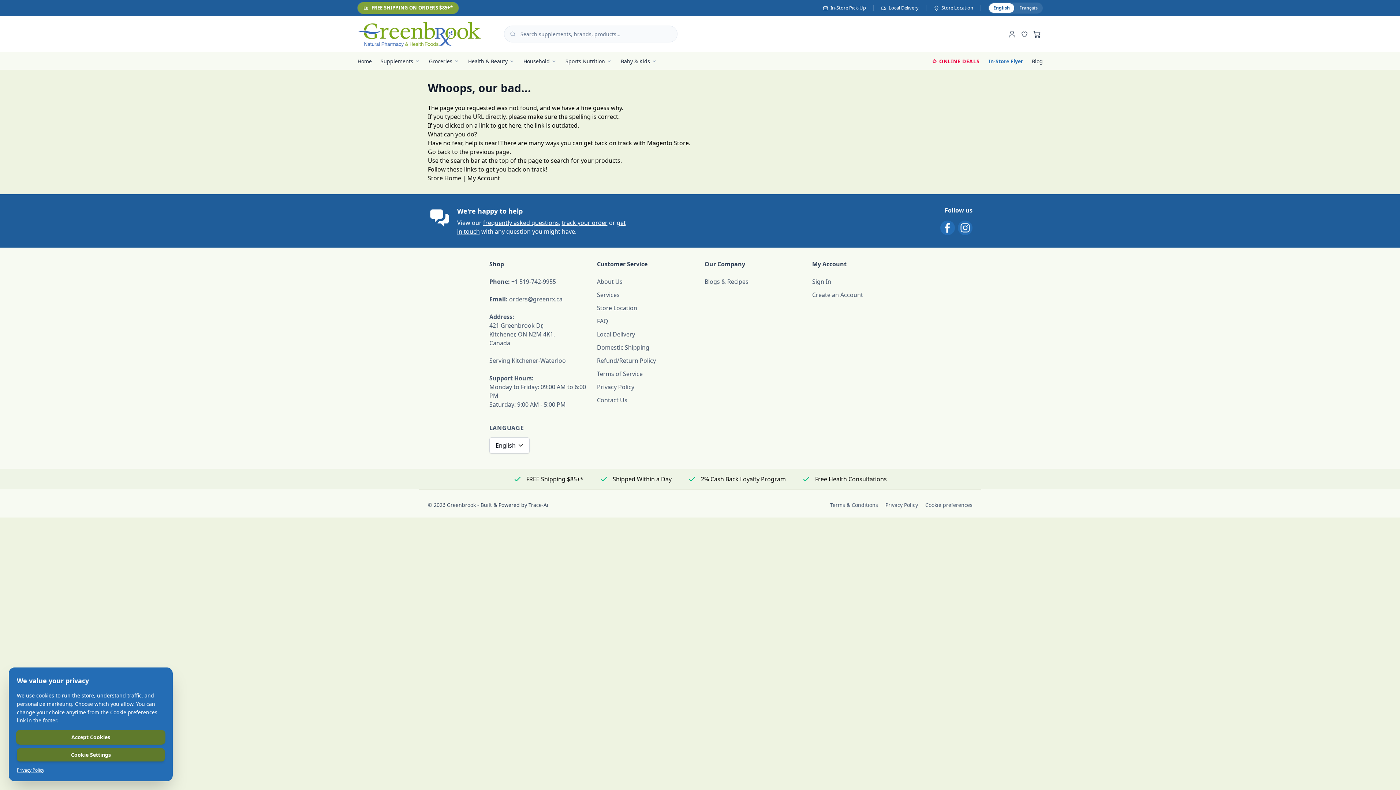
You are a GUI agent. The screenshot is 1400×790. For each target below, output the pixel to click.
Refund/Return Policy (626, 361)
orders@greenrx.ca (536, 299)
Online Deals (959, 61)
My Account (483, 178)
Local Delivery (616, 334)
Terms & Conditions (854, 504)
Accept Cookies (90, 737)
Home (365, 61)
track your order (585, 223)
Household (536, 61)
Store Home (444, 178)
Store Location (617, 308)
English (506, 445)
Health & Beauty (488, 61)
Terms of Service (620, 374)
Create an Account (837, 295)
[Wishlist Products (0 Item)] (1024, 34)
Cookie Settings (91, 754)
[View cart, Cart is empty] (1037, 34)
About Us (610, 282)
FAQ (602, 321)
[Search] (512, 34)
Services (608, 295)
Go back (439, 152)
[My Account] (1012, 34)
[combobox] (590, 34)
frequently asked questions (521, 223)
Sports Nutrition (585, 61)
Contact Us (612, 400)
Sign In (821, 282)
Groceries (440, 61)
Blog (1037, 61)
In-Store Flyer (1006, 61)
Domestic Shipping (623, 347)
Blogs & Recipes (726, 282)
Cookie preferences (948, 504)
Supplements (397, 61)
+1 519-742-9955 (533, 282)
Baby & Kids (635, 61)
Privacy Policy (615, 387)
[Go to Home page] (419, 34)
